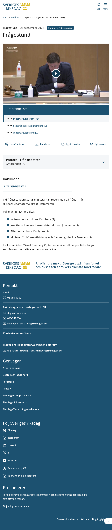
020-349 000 (14, 318)
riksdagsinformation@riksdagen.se (27, 323)
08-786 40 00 (14, 297)
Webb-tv (15, 17)
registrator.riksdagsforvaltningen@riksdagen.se (34, 350)
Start (5, 17)
